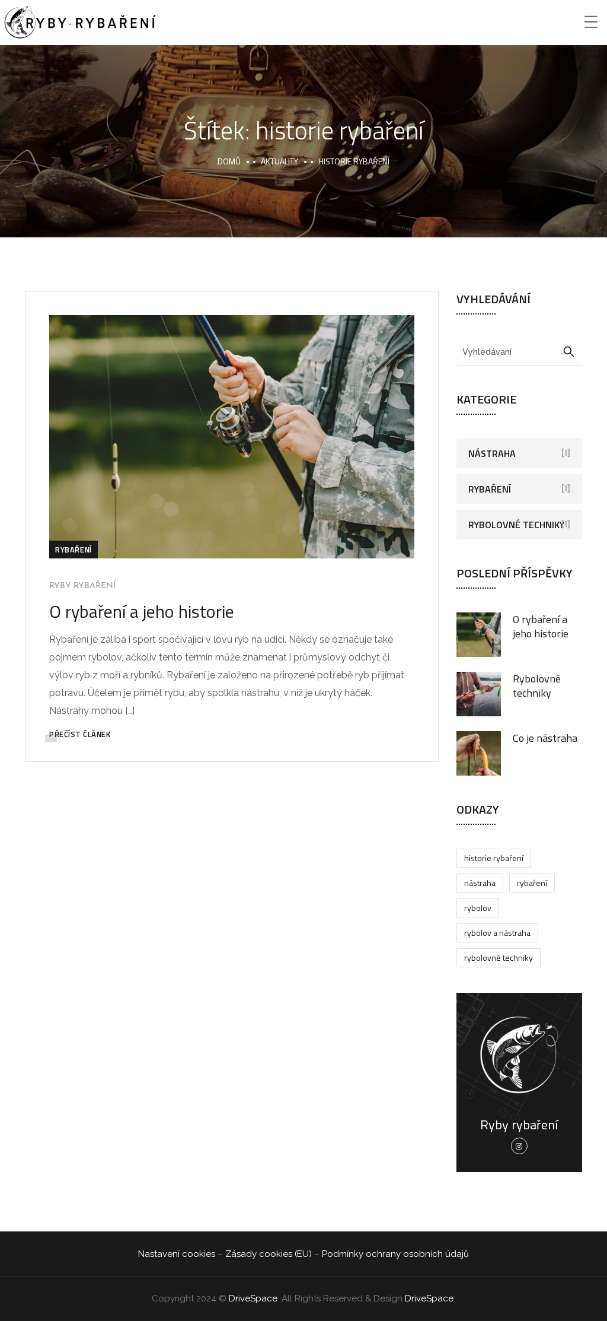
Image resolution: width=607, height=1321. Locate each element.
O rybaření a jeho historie (141, 611)
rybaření (532, 883)
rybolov (477, 907)
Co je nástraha (545, 738)
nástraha (480, 883)
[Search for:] (519, 351)
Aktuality (279, 161)
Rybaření (73, 549)
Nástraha (492, 453)
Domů (229, 161)
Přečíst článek (79, 734)
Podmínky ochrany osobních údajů (395, 1254)
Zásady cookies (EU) (268, 1254)
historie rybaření (493, 858)
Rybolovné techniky (516, 524)
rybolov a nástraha (497, 932)
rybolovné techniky (498, 957)
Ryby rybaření (82, 586)
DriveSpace (253, 1298)
